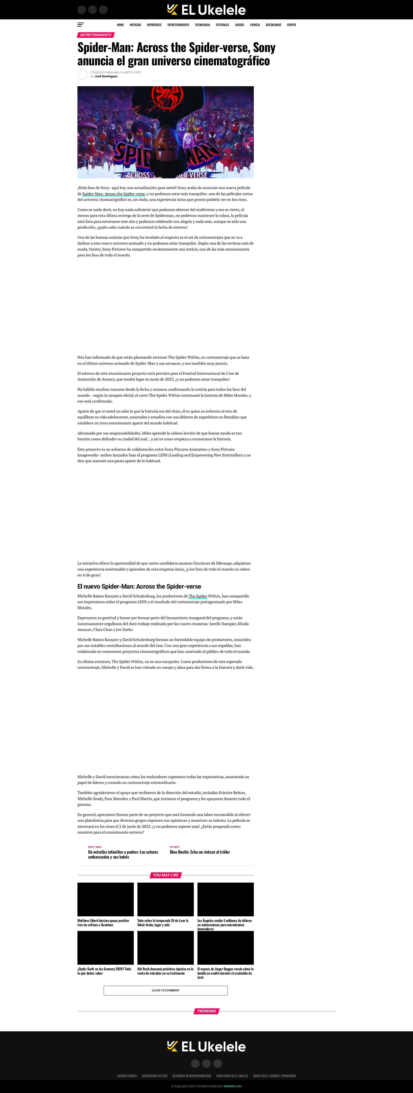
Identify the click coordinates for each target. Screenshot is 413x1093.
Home (120, 24)
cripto (291, 24)
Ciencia (255, 24)
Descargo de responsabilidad (192, 1075)
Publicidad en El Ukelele (232, 1075)
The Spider (198, 596)
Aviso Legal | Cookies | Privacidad (274, 1075)
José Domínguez (106, 76)
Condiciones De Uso (154, 1075)
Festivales (222, 24)
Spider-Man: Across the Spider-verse (113, 193)
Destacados (273, 24)
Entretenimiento (178, 24)
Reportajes (154, 24)
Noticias (135, 24)
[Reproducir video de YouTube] (165, 724)
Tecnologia (202, 24)
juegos (239, 24)
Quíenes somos (127, 1075)
